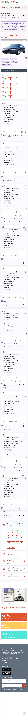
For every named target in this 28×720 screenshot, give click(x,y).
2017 (17, 532)
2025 (17, 527)
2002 (13, 542)
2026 (13, 527)
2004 (21, 540)
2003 (9, 542)
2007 (9, 540)
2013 (17, 535)
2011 (9, 537)
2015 (9, 535)
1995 (9, 547)
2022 (13, 530)
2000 (21, 542)
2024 (21, 527)
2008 (21, 537)
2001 (17, 542)
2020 (21, 530)
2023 (9, 530)
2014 (13, 535)
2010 (13, 537)
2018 (13, 532)
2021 (17, 530)
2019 (9, 532)
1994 (13, 547)
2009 (17, 537)
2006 (13, 540)
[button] (14, 7)
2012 (21, 535)
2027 (9, 527)
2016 (21, 532)
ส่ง (24, 685)
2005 (17, 540)
